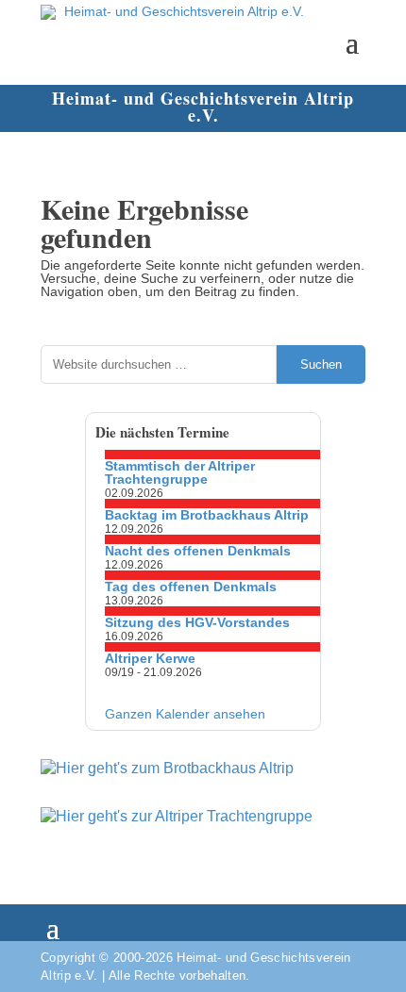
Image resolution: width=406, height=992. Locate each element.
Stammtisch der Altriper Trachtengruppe (180, 472)
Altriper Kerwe (150, 658)
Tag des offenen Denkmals (191, 586)
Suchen (321, 364)
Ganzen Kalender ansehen (185, 713)
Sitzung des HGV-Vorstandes (197, 622)
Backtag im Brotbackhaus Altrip (207, 514)
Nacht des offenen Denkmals (198, 550)
